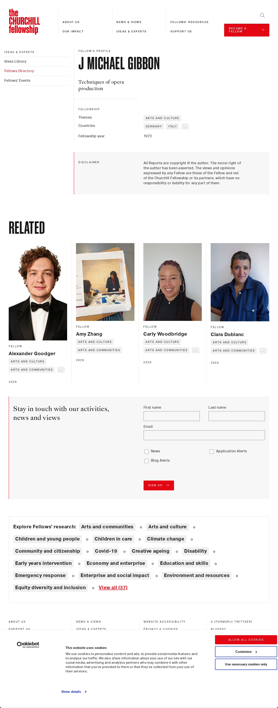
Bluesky (218, 629)
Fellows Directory (19, 71)
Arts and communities (32, 369)
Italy (172, 126)
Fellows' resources (189, 22)
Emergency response (40, 575)
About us (71, 22)
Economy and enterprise (116, 563)
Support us (181, 31)
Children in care (113, 539)
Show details (71, 691)
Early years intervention (43, 563)
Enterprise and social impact (115, 575)
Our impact (73, 31)
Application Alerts (231, 451)
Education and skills (184, 563)
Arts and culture (162, 118)
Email (148, 426)
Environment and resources (197, 575)
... (185, 126)
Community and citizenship (47, 551)
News (155, 451)
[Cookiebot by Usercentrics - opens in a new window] (28, 645)
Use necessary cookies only (246, 664)
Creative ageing (150, 551)
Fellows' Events (17, 80)
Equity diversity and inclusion (50, 587)
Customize (243, 651)
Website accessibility (165, 621)
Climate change (165, 539)
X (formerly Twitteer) (231, 621)
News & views (129, 22)
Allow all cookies (246, 639)
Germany (154, 126)
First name (152, 407)
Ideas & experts (131, 31)
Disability (195, 551)
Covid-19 (106, 551)
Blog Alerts (160, 460)
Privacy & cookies (161, 629)
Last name (217, 407)
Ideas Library (15, 61)
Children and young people (47, 539)
